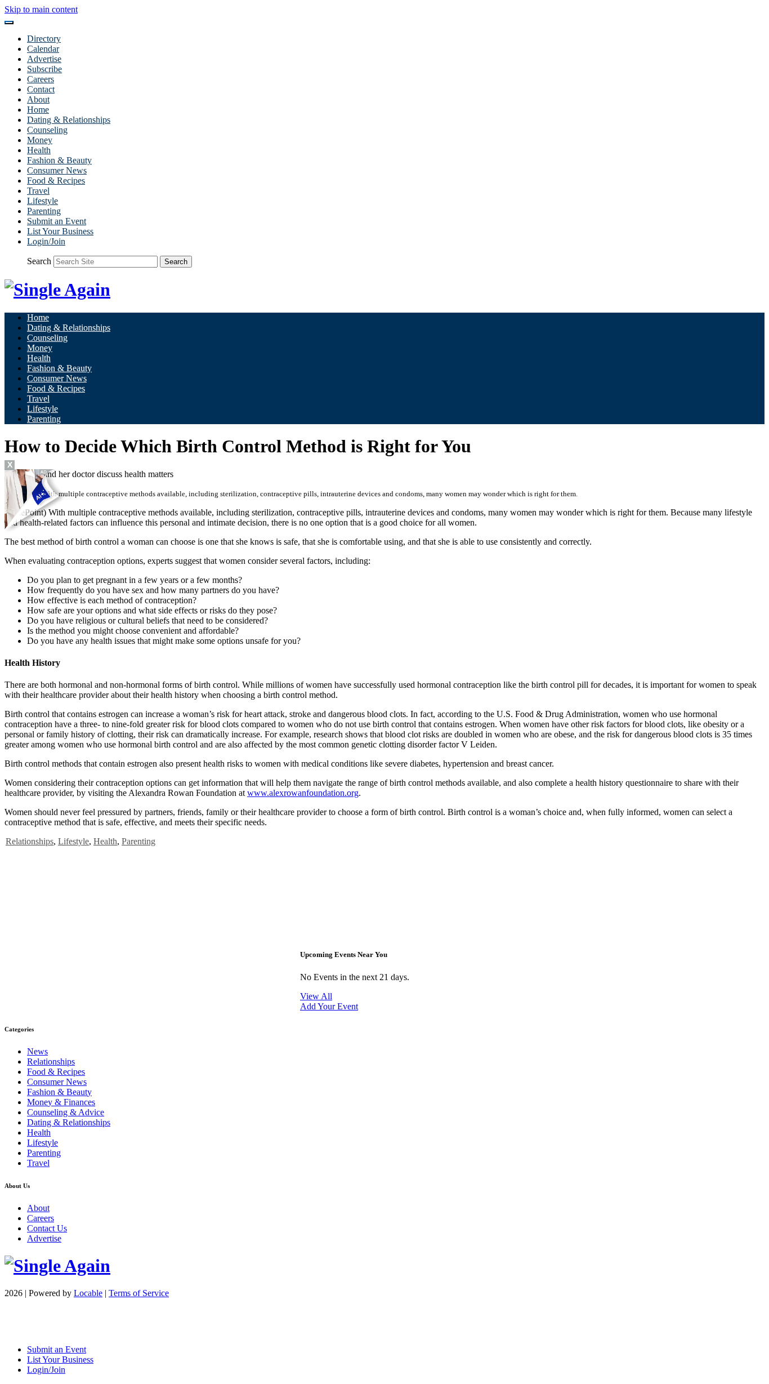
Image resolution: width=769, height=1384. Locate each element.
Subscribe (44, 69)
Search (39, 261)
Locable (88, 1293)
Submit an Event (56, 221)
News (37, 1051)
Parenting (44, 211)
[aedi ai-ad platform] (69, 474)
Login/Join (46, 241)
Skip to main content (41, 9)
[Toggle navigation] (9, 22)
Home (38, 109)
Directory (44, 38)
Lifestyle (42, 201)
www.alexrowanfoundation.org (303, 793)
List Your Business (60, 231)
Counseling (47, 130)
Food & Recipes (56, 180)
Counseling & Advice (65, 1112)
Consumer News (57, 170)
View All (316, 996)
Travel (38, 190)
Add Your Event (329, 1006)
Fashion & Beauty (59, 160)
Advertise (44, 59)
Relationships (29, 841)
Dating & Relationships (68, 119)
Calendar (43, 49)
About (38, 99)
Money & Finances (61, 1102)
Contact (41, 89)
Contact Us (47, 1228)
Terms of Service (139, 1293)
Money (39, 140)
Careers (40, 79)
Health (39, 150)
